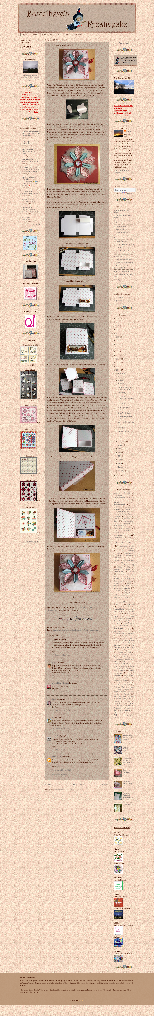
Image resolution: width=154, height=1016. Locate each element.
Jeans (127, 586)
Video (132, 703)
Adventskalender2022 (119, 497)
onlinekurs (129, 618)
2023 (118, 329)
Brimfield (128, 528)
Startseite (25, 34)
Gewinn (128, 569)
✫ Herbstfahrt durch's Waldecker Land (121, 267)
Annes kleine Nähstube (60, 683)
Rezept (132, 650)
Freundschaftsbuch (119, 565)
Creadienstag (118, 537)
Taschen (117, 675)
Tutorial (86, 630)
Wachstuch (129, 705)
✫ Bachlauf (118, 247)
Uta (53, 717)
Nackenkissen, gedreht (29, 201)
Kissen (127, 590)
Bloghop (116, 519)
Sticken (129, 668)
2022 (118, 333)
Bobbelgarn (127, 518)
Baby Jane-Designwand (50, 34)
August (120, 445)
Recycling (130, 647)
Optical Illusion (119, 621)
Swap (128, 673)
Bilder (115, 514)
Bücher (115, 530)
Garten (120, 567)
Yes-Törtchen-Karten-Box (125, 408)
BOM (116, 520)
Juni (119, 452)
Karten (127, 587)
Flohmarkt (117, 560)
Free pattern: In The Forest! (28, 152)
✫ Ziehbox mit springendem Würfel (123, 237)
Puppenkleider (129, 640)
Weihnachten (124, 710)
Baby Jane (119, 507)
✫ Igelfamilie (118, 256)
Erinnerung (128, 555)
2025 (118, 322)
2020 (118, 340)
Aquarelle (25, 143)
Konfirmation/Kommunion (121, 595)
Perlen (117, 636)
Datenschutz (79, 34)
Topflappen (128, 689)
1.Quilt (115, 493)
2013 (118, 366)
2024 (118, 326)
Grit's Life (26, 217)
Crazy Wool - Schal (124, 413)
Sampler (129, 652)
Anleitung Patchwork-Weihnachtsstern (128, 796)
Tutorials (35, 34)
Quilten (116, 645)
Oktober (121, 380)
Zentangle (116, 717)
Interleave (116, 585)
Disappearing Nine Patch (127, 546)
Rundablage (120, 652)
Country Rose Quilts (29, 167)
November (121, 377)
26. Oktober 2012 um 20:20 (61, 749)
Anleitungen (57, 630)
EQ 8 (119, 555)
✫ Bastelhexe (118, 297)
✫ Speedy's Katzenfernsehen (123, 262)
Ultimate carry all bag (123, 699)
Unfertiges (116, 701)
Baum (128, 509)
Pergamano (131, 633)
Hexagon (126, 576)
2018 (118, 348)
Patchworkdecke (118, 631)
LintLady (25, 141)
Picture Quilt (125, 636)
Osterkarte (126, 804)
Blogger (81, 1000)
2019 (118, 344)
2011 (118, 475)
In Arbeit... (118, 583)
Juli (119, 448)
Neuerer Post (51, 784)
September (122, 441)
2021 (118, 337)
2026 (118, 318)
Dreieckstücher (130, 548)
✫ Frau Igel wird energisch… (124, 259)
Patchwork (119, 628)
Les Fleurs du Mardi (120, 602)
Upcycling (127, 701)
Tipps (132, 680)
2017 (118, 351)
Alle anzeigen (36, 224)
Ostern (116, 623)
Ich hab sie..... (122, 427)
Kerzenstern (117, 590)
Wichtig (129, 713)
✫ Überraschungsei (120, 229)
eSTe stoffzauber (28, 199)
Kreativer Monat (121, 597)
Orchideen (129, 621)
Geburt (129, 567)
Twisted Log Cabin (119, 696)
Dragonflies (119, 548)
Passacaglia (124, 625)
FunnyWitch (56, 756)
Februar (121, 467)
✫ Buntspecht (118, 280)
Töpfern (119, 689)
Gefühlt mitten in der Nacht (31, 193)
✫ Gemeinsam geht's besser (123, 271)
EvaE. (54, 662)
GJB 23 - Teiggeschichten (30, 161)
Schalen (124, 654)
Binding (122, 514)
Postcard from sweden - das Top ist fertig (31, 134)
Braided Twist (118, 528)
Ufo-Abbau (131, 696)
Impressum (67, 34)
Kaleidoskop (118, 588)
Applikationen (119, 504)
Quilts (125, 645)
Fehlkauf (128, 558)
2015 (118, 359)
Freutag (131, 564)
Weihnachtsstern (118, 713)
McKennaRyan (127, 607)
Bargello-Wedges (129, 507)
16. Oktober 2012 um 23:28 (61, 692)
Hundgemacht (27, 207)
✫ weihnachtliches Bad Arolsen (122, 222)
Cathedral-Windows (119, 533)
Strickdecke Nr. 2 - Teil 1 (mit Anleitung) (128, 737)
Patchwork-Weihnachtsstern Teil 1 (126, 398)
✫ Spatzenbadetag (120, 226)
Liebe (132, 602)
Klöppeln (127, 593)
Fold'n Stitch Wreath (128, 560)
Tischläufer (126, 684)
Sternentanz (119, 668)
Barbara (129, 131)
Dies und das (26, 219)
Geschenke (117, 569)
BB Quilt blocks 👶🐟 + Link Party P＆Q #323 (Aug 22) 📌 (30, 183)
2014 (118, 362)
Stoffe (115, 671)
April (120, 459)
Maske (118, 607)
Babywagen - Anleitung (127, 771)
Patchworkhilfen (119, 633)
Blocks (129, 516)
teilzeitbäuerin (27, 159)
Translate (129, 193)
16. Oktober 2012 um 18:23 (61, 676)
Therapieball (117, 680)
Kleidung (117, 593)
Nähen (118, 613)
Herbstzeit (121, 392)
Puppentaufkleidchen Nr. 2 (125, 417)
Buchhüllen (126, 530)
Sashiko (116, 654)
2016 (118, 355)
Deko (129, 537)
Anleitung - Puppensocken (127, 782)
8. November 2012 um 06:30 (61, 770)
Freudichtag (123, 562)
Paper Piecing (128, 623)
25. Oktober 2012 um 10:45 (61, 728)
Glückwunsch (118, 571)
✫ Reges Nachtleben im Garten (122, 252)
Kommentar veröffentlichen (59, 774)
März (120, 463)
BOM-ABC (127, 523)
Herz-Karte (122, 404)
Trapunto (116, 691)
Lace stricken (128, 600)
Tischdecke (117, 685)
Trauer (123, 692)
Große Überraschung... (125, 437)
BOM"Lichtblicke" (120, 525)
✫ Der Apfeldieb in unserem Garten (123, 275)
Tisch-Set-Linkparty (123, 682)
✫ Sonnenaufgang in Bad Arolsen (122, 216)
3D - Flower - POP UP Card (125, 432)
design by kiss (118, 540)
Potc (124, 638)
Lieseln (119, 604)
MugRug (121, 611)
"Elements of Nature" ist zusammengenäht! (128, 761)
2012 (118, 370)
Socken (125, 661)
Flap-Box (121, 383)
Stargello (124, 666)
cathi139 (55, 736)
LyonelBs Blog (27, 191)
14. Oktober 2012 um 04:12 (61, 655)
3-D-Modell (126, 493)
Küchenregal (118, 600)
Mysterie (131, 611)
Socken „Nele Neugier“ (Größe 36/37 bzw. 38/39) (30, 210)
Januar (120, 470)
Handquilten (120, 574)
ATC (132, 505)
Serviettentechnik (118, 659)
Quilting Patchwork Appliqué (29, 178)
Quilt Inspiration (28, 149)
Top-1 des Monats (128, 687)
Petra (54, 699)
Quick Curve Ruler (124, 643)
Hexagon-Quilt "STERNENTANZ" (128, 749)
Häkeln (131, 571)
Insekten (129, 583)
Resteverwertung (122, 650)
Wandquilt (118, 707)
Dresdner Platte (120, 551)
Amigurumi (128, 500)
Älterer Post (103, 784)
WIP (115, 715)
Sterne (132, 666)
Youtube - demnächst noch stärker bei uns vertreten (30, 170)
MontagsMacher (119, 609)
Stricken (122, 670)
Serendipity (127, 657)
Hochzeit (116, 579)
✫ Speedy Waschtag (120, 241)
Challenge (118, 534)
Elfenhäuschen (129, 553)
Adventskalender (118, 495)
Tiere (125, 680)
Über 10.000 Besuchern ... (126, 423)
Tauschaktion (126, 678)
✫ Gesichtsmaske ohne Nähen (121, 211)
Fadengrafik (117, 557)
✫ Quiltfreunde (119, 300)
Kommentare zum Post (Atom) (63, 789)
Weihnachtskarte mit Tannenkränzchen (125, 388)
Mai (119, 456)
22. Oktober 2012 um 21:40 (61, 710)
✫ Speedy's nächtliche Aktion (124, 244)
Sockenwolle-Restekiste (121, 664)
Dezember (122, 373)
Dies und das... (124, 542)
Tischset (116, 687)
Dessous (129, 540)
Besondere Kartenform (75, 630)
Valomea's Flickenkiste (30, 131)
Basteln (64, 630)
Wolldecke (127, 715)
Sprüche (116, 666)
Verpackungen (94, 630)
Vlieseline (120, 705)
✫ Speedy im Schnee (121, 232)
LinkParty (130, 604)
